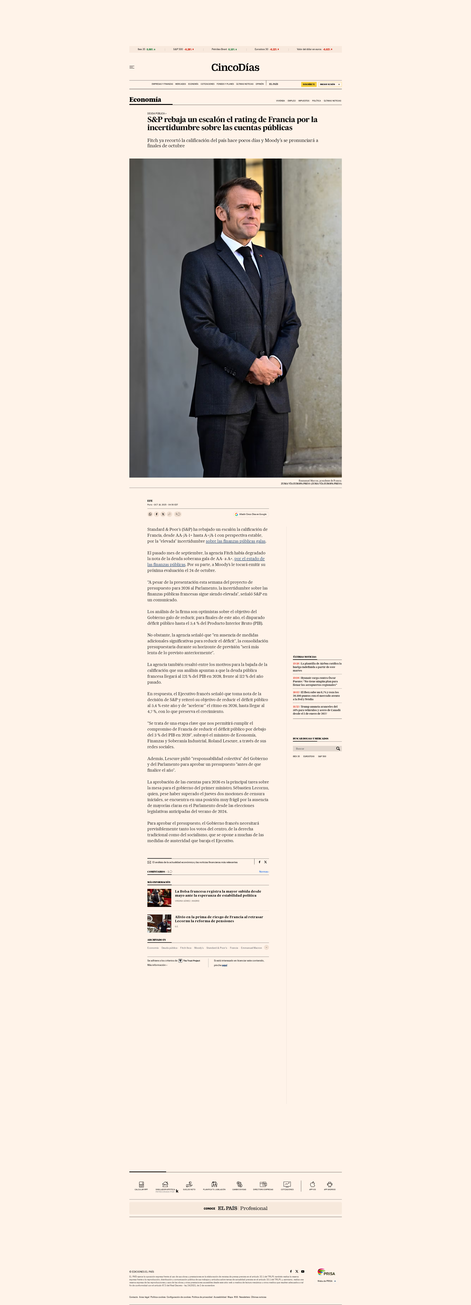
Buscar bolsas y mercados (310, 738)
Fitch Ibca (185, 947)
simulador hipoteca (165, 1189)
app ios (312, 1189)
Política (316, 101)
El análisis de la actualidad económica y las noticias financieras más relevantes (195, 862)
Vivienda (280, 101)
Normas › (264, 871)
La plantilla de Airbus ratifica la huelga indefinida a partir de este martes (317, 667)
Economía (193, 84)
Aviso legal (144, 1297)
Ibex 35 (141, 49)
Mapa (230, 1297)
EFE (150, 500)
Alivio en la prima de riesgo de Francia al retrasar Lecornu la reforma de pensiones (219, 919)
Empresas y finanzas (162, 84)
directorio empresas (263, 1189)
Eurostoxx (308, 756)
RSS (236, 1297)
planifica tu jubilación (214, 1189)
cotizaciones (287, 1189)
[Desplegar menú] (131, 67)
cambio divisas (239, 1189)
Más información (156, 964)
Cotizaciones (207, 84)
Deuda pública (156, 113)
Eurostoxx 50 (261, 49)
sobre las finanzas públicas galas (235, 541)
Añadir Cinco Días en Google (252, 514)
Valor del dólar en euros (309, 49)
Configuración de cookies (179, 1297)
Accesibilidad (220, 1297)
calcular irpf (141, 1189)
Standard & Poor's (216, 947)
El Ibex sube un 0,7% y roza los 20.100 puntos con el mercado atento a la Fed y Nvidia (316, 696)
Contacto (133, 1297)
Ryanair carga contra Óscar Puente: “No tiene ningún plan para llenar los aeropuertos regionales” (315, 681)
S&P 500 (178, 49)
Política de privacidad (202, 1297)
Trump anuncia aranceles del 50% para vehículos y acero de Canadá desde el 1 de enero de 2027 (317, 710)
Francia (234, 947)
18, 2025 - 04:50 (166, 505)
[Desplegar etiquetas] (266, 947)
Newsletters (244, 1297)
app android (330, 1189)
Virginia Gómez (183, 901)
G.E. (176, 926)
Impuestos (303, 101)
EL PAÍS (272, 82)
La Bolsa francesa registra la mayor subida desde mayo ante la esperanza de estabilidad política (218, 893)
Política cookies (158, 1297)
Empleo (292, 101)
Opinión (260, 84)
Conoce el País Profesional (235, 1208)
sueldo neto (189, 1189)
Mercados (180, 84)
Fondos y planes (225, 84)
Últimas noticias (244, 84)
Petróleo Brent (219, 49)
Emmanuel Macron (251, 947)
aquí (224, 965)
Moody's (198, 947)
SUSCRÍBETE (309, 84)
